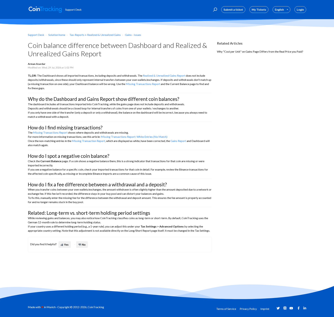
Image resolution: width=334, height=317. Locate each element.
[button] (214, 9)
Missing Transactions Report (143, 84)
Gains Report (178, 140)
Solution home (56, 34)
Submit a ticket (233, 9)
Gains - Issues (133, 34)
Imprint (264, 308)
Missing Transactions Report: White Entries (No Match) (134, 136)
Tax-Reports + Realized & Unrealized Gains (95, 34)
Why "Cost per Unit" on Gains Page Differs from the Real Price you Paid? (260, 51)
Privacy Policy (248, 308)
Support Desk (36, 34)
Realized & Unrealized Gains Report (164, 75)
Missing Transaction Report (88, 140)
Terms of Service (226, 308)
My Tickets (259, 9)
